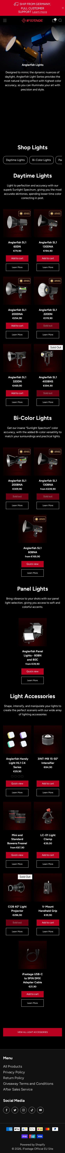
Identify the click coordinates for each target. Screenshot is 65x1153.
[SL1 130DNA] (48, 223)
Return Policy (13, 1078)
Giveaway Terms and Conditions (28, 1083)
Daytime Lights (15, 160)
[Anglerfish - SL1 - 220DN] (48, 291)
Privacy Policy (14, 1072)
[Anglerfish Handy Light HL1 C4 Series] (17, 740)
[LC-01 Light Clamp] (48, 816)
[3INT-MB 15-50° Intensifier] (48, 740)
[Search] (60, 20)
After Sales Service (18, 1089)
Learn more (39, 12)
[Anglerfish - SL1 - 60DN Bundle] (17, 223)
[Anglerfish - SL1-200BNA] (17, 461)
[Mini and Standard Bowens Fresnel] (17, 816)
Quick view (32, 564)
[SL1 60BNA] (33, 529)
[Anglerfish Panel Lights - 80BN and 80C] (33, 632)
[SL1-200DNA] (17, 291)
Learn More (17, 267)
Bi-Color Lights (41, 160)
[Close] (63, 8)
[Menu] (5, 20)
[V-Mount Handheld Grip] (48, 887)
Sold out (47, 325)
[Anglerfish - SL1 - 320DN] (17, 358)
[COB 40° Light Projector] (17, 887)
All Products (12, 1066)
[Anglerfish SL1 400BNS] (48, 358)
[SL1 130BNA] (48, 461)
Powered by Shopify (32, 1144)
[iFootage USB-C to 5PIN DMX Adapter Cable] (33, 955)
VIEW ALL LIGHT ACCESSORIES (33, 1032)
